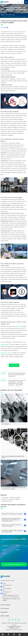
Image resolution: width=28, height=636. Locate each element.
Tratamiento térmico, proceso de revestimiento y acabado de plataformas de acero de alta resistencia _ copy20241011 (16, 383)
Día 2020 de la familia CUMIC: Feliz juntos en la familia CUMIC (13, 531)
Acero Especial (5, 608)
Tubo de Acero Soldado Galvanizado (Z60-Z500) (13, 456)
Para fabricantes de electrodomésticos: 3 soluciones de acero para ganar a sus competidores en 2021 (13, 520)
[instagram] (14, 634)
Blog (13, 14)
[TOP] (25, 634)
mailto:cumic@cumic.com (7, 501)
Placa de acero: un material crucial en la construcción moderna (13, 525)
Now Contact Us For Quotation (14, 564)
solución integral (5, 344)
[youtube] (19, 634)
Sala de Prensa (9, 14)
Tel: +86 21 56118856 (7, 587)
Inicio (4, 14)
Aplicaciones (4, 612)
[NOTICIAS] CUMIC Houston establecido (13, 514)
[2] (9, 344)
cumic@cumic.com (5, 352)
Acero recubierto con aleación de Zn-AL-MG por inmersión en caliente (14, 488)
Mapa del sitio (9, 629)
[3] (10, 352)
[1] (19, 326)
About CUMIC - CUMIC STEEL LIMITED (11, 497)
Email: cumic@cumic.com (7, 584)
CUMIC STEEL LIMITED (12, 623)
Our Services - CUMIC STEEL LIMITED (11, 499)
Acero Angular (5, 424)
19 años (17, 326)
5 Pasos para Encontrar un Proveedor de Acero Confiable (14, 16)
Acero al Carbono (5, 604)
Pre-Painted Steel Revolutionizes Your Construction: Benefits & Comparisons (17, 374)
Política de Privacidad (17, 629)
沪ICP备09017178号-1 (14, 628)
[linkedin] (3, 634)
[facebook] (8, 634)
